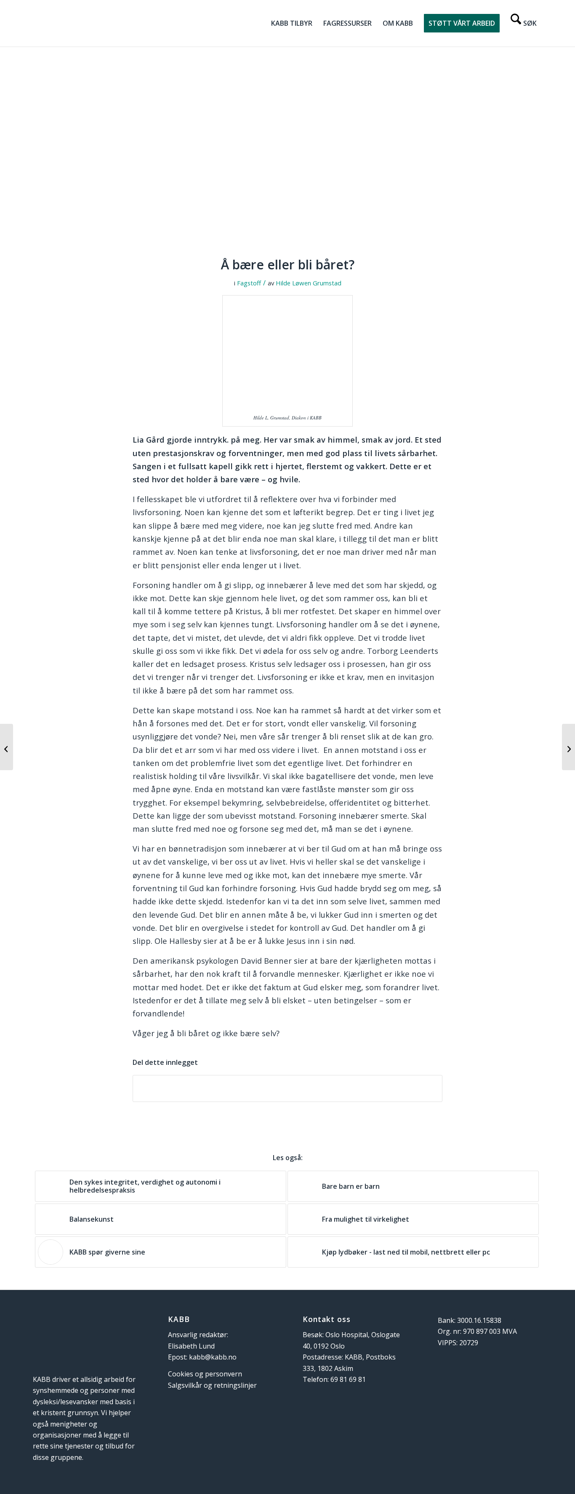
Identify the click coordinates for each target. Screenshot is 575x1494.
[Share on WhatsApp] (287, 1088)
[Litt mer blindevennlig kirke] (6, 747)
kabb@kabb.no (213, 1357)
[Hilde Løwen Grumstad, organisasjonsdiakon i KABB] (287, 156)
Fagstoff (249, 283)
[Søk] (523, 23)
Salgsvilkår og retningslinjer (212, 1385)
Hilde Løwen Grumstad (308, 283)
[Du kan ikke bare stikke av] (568, 747)
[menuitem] (292, 23)
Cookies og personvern (205, 1373)
